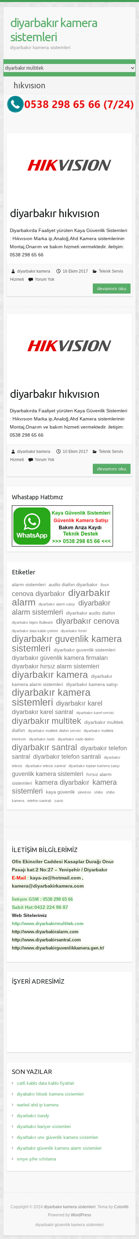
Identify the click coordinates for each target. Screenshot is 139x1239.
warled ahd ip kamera (37, 1104)
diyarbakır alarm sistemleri (61, 607)
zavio (58, 801)
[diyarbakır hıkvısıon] (69, 165)
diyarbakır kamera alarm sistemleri (62, 680)
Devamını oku (111, 288)
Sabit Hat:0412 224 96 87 (40, 907)
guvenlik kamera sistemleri (47, 774)
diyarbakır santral (44, 747)
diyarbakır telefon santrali (67, 756)
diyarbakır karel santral (42, 712)
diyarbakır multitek (46, 721)
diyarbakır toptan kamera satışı (94, 766)
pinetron (84, 792)
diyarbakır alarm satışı (56, 604)
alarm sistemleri (29, 584)
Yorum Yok (44, 279)
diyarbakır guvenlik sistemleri (84, 649)
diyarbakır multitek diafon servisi (54, 731)
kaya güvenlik (60, 792)
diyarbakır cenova (87, 621)
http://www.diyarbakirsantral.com (46, 939)
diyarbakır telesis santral (45, 766)
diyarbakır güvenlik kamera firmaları (60, 658)
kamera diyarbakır (62, 782)
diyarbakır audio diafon (90, 613)
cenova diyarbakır (38, 593)
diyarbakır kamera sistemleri (53, 30)
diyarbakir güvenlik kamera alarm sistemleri (59, 1148)
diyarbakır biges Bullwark (32, 622)
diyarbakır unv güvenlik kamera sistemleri (57, 1137)
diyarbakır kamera (33, 271)
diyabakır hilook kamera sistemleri (50, 1094)
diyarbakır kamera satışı (92, 684)
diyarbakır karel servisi (95, 713)
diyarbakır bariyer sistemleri (44, 1126)
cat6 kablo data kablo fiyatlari (45, 1083)
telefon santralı (39, 801)
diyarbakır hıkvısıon (54, 213)
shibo (98, 792)
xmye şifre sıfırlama (36, 1159)
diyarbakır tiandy (33, 1115)
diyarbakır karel (79, 703)
